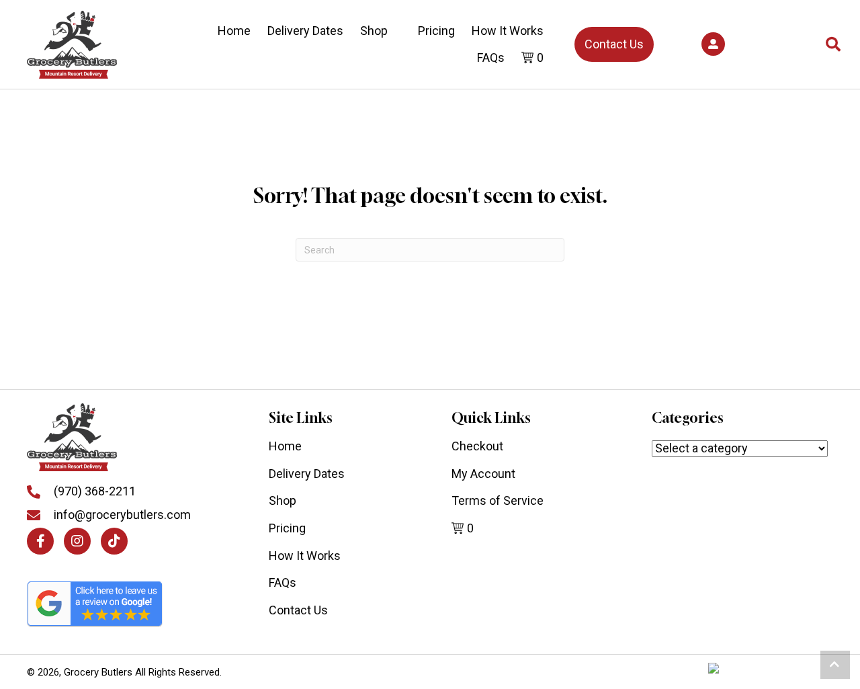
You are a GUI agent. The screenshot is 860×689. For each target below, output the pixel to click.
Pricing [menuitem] (287, 528)
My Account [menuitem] (483, 474)
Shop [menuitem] (282, 500)
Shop (374, 31)
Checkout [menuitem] (477, 446)
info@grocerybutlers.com (122, 515)
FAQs (491, 57)
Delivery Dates (305, 31)
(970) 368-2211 (95, 491)
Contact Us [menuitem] (298, 610)
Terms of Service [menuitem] (498, 500)
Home (234, 31)
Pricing (436, 31)
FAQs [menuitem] (282, 582)
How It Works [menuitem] (305, 556)
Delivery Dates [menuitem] (307, 474)
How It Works (508, 31)
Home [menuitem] (285, 446)
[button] (713, 44)
